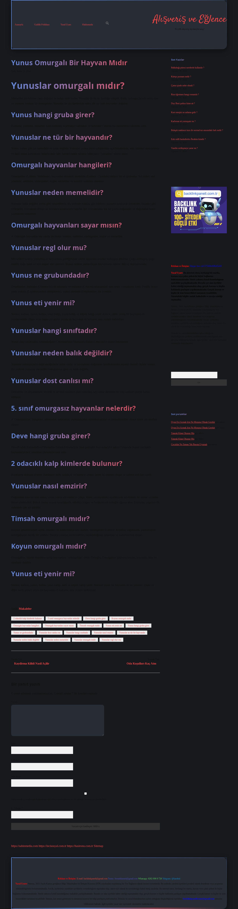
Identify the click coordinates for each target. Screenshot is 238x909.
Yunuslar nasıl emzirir (103, 632)
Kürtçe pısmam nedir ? (181, 76)
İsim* (13, 743)
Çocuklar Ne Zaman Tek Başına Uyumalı (189, 444)
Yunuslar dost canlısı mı (49, 632)
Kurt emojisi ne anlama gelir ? (184, 112)
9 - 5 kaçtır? (17, 808)
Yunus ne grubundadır (23, 632)
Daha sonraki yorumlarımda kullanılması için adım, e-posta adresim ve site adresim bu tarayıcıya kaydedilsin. (59, 799)
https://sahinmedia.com (24, 846)
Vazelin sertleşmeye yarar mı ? (184, 148)
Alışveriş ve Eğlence (189, 19)
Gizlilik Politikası (41, 24)
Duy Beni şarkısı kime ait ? (183, 103)
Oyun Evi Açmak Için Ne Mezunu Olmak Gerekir (193, 422)
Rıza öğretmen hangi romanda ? (185, 94)
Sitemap (98, 846)
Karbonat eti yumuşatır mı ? (183, 121)
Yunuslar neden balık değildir (26, 639)
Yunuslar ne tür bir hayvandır (132, 632)
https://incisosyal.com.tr (52, 846)
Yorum (14, 702)
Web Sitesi (15, 776)
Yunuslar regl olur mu (111, 639)
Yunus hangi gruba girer (138, 625)
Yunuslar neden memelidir (56, 639)
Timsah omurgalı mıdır (90, 625)
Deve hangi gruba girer (95, 618)
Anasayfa (19, 24)
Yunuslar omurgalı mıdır (85, 639)
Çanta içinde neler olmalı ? (182, 85)
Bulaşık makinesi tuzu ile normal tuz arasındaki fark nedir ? (197, 130)
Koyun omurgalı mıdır (121, 618)
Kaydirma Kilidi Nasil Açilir (31, 663)
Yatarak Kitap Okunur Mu (182, 433)
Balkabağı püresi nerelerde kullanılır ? (187, 67)
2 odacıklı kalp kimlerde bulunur (27, 618)
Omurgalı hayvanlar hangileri (26, 625)
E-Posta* (15, 760)
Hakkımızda (87, 24)
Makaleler (25, 608)
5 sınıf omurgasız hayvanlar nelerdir (63, 618)
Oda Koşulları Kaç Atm (141, 663)
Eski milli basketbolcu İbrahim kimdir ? (188, 139)
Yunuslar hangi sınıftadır (77, 632)
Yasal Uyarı (66, 24)
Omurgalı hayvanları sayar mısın (59, 625)
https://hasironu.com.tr (80, 846)
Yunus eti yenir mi (114, 625)
